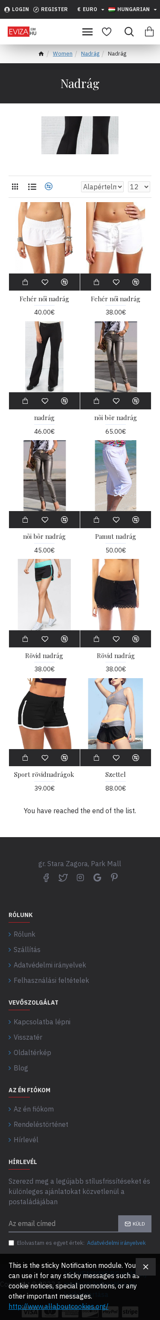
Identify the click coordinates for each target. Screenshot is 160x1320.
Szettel (115, 774)
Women (63, 53)
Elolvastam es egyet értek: (81, 1243)
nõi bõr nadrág (115, 418)
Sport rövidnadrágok (44, 774)
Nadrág (90, 53)
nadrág (44, 418)
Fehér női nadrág (44, 299)
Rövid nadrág (44, 656)
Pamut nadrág (115, 536)
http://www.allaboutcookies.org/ (58, 1306)
